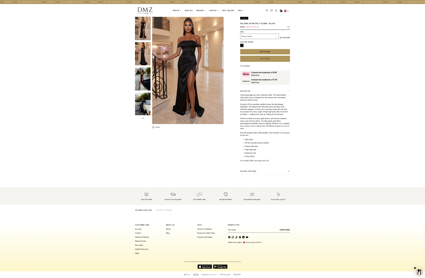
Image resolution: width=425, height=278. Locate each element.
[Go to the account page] (276, 10)
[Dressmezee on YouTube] (247, 237)
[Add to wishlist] (288, 27)
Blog (167, 233)
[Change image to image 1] (143, 28)
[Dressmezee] (145, 10)
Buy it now (265, 58)
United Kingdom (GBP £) (253, 242)
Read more (255, 75)
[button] (419, 272)
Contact (138, 233)
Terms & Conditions (204, 229)
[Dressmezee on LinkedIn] (243, 237)
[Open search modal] (267, 10)
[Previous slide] (283, 213)
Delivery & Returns (142, 237)
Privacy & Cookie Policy (206, 233)
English (287, 11)
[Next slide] (288, 213)
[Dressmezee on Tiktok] (236, 237)
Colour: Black (247, 42)
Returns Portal (140, 241)
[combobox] (287, 11)
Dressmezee (199, 261)
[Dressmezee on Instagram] (233, 237)
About (168, 229)
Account (138, 229)
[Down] (143, 118)
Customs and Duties (204, 237)
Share (157, 127)
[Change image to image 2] (143, 53)
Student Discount (141, 249)
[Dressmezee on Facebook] (229, 237)
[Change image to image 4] (143, 104)
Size (244, 32)
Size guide (286, 37)
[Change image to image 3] (143, 79)
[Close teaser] (415, 268)
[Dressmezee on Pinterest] (240, 237)
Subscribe (285, 230)
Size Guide (139, 245)
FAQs (137, 253)
